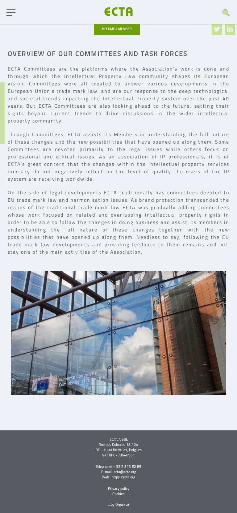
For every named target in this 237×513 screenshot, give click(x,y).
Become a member (117, 28)
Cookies (118, 493)
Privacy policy (118, 488)
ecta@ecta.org (125, 472)
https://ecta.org (123, 477)
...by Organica (118, 504)
